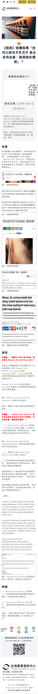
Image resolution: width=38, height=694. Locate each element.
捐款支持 (31, 2)
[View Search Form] (31, 9)
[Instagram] (10, 1)
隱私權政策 (25, 690)
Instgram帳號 (23, 373)
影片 (17, 387)
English (22, 2)
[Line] (3, 1)
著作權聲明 (16, 690)
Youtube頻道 (19, 371)
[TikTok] (14, 1)
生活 (19, 43)
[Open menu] (34, 8)
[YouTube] (7, 1)
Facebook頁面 (8, 373)
